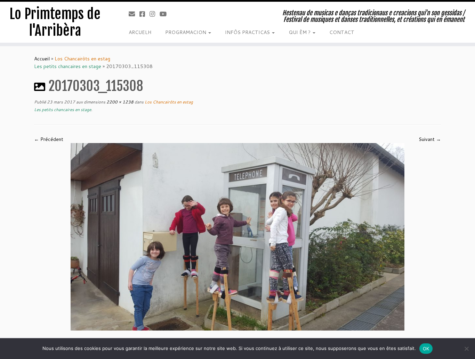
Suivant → (430, 139)
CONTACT (341, 32)
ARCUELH (140, 32)
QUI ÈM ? (300, 32)
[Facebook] (144, 13)
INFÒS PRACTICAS (248, 32)
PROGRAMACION (186, 32)
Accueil (42, 58)
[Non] (466, 348)
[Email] (134, 13)
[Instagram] (155, 13)
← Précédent (48, 139)
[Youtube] (165, 13)
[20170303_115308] (237, 236)
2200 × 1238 (119, 102)
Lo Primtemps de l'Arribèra (54, 22)
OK (426, 348)
